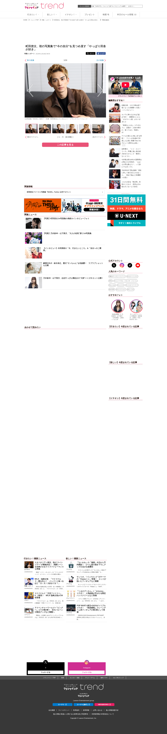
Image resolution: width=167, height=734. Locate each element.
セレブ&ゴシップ (118, 677)
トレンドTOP (34, 20)
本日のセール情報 (126, 14)
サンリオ (131, 289)
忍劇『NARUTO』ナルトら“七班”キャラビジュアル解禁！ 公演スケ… (113, 6)
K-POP (112, 289)
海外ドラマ (104, 677)
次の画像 (100, 60)
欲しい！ (51, 14)
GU (111, 281)
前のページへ (32, 137)
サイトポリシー (64, 710)
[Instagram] (122, 265)
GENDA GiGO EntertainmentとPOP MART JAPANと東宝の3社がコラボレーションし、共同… (91, 617)
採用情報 (86, 710)
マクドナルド (121, 289)
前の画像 (30, 60)
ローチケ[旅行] (82, 704)
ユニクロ (121, 285)
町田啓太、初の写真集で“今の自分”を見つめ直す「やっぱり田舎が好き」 (76, 20)
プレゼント (90, 14)
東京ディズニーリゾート (117, 276)
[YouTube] (138, 265)
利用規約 (76, 710)
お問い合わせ (97, 710)
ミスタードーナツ (132, 285)
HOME (25, 20)
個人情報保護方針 (112, 710)
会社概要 (52, 710)
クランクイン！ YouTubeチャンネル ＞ (130, 96)
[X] (114, 265)
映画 (62, 677)
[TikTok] (130, 265)
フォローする (45, 672)
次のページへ (97, 137)
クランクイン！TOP (49, 677)
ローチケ (61, 704)
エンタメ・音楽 (74, 677)
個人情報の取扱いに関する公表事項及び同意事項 (70, 714)
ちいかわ (112, 285)
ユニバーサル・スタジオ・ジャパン (126, 281)
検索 (105, 14)
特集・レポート (46, 20)
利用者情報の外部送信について (103, 714)
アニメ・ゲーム (90, 677)
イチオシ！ (70, 14)
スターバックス (132, 276)
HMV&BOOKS (103, 704)
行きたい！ (32, 14)
